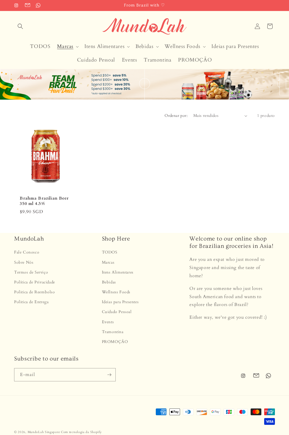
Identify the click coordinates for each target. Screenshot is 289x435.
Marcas (108, 262)
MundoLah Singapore (44, 432)
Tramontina (113, 332)
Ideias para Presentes (120, 302)
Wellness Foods (116, 292)
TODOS (109, 252)
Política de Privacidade (34, 282)
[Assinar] (109, 374)
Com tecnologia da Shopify (81, 432)
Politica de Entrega (31, 302)
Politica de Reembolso (34, 292)
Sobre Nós (23, 262)
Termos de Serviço (31, 272)
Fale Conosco (26, 252)
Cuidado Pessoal (117, 311)
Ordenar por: (176, 115)
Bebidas (109, 282)
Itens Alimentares (117, 272)
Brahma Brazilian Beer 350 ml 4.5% (44, 201)
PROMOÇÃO (115, 341)
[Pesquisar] (20, 26)
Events (108, 322)
